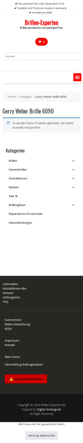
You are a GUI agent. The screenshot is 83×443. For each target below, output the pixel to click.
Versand (8, 293)
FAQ (5, 302)
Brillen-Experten (41, 22)
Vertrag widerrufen (41, 435)
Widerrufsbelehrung (17, 324)
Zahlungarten (11, 297)
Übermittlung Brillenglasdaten (24, 364)
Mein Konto (12, 357)
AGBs (8, 329)
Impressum (12, 340)
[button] (77, 77)
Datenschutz (13, 320)
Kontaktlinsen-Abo (15, 288)
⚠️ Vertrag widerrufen (25, 379)
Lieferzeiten (10, 284)
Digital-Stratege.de (49, 409)
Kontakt (10, 345)
